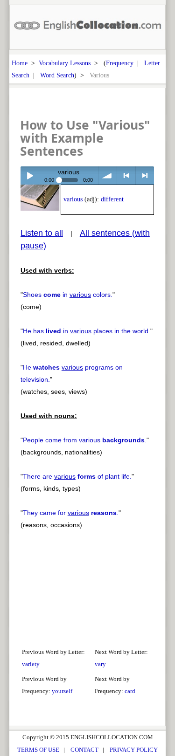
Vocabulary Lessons (65, 63)
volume (107, 175)
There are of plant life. (77, 476)
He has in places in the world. (86, 331)
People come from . (85, 440)
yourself (62, 690)
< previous (126, 175)
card (130, 690)
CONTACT (84, 749)
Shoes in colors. (67, 294)
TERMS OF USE (38, 749)
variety (31, 663)
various (73, 199)
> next (145, 175)
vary (100, 663)
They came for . (71, 512)
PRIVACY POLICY (134, 749)
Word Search (57, 75)
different (112, 199)
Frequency (119, 63)
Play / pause (30, 175)
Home (20, 63)
